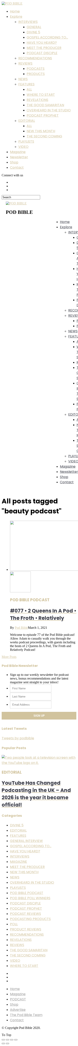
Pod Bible (21, 627)
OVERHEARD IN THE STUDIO (49, 110)
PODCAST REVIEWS (25, 913)
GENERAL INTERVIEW (26, 840)
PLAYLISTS (26, 141)
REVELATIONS (37, 99)
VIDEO (23, 146)
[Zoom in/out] (15, 1039)
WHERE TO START (41, 94)
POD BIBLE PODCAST (26, 892)
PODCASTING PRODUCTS (30, 918)
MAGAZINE (18, 861)
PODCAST (18, 999)
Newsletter (19, 157)
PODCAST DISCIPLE (42, 53)
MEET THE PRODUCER (44, 47)
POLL (14, 924)
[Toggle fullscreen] (11, 1039)
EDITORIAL (26, 120)
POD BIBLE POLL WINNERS (30, 898)
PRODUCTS (36, 73)
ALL (29, 89)
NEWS (23, 79)
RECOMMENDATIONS (35, 58)
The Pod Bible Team (26, 1014)
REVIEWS (25, 63)
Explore (16, 16)
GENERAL (34, 27)
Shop (14, 162)
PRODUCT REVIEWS (25, 929)
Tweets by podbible (18, 738)
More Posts (9, 657)
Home (15, 11)
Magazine (18, 151)
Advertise (18, 1009)
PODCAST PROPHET (43, 115)
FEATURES (26, 84)
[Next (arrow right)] (7, 1043)
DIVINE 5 (33, 32)
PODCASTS (36, 68)
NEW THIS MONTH (41, 131)
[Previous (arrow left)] (3, 1043)
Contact (17, 167)
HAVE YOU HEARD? (42, 42)
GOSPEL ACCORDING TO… (47, 37)
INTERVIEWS (28, 21)
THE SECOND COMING (44, 136)
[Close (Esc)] (3, 1039)
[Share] (7, 1039)
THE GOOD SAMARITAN (45, 105)
